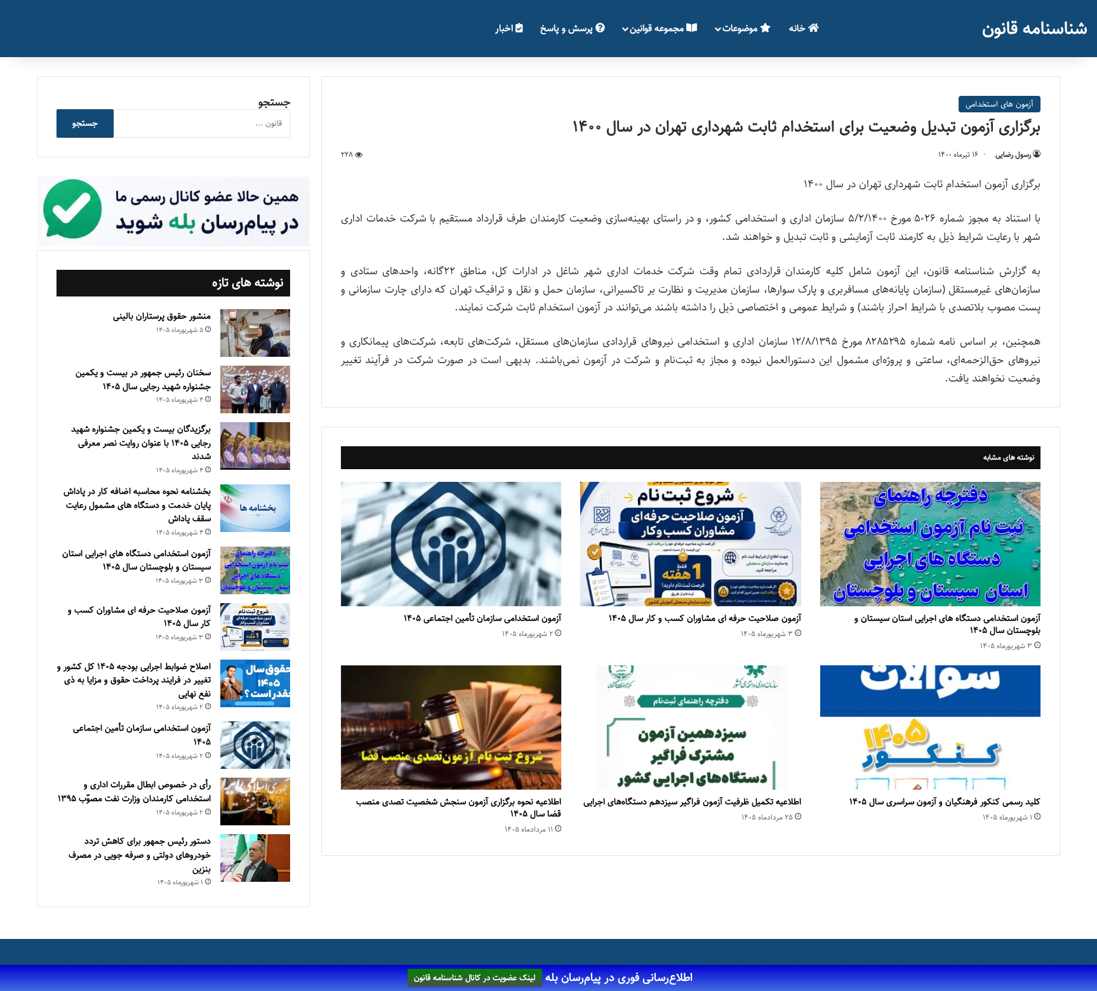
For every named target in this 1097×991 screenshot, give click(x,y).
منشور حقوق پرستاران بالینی (162, 316)
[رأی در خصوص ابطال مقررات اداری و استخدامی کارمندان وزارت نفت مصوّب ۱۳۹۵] (255, 801)
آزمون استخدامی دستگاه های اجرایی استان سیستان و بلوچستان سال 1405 (947, 624)
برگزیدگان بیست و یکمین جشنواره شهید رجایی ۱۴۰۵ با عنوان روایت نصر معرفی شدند (141, 442)
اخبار (505, 28)
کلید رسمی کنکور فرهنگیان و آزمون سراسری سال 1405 (944, 802)
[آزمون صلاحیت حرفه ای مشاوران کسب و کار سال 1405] (690, 544)
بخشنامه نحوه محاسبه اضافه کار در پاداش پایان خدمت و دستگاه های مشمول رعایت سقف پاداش (137, 505)
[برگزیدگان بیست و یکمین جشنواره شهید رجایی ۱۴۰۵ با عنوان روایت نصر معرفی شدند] (255, 446)
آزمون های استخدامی (1000, 104)
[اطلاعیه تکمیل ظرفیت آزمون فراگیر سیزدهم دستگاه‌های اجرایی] (690, 727)
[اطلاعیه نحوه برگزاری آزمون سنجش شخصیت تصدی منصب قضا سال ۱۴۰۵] (451, 727)
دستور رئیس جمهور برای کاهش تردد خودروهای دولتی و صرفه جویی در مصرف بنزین (140, 854)
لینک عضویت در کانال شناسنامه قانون (475, 978)
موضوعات (741, 28)
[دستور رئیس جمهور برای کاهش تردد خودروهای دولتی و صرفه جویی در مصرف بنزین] (255, 858)
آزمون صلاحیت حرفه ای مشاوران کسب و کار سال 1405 (705, 618)
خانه (798, 28)
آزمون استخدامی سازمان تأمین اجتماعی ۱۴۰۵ (482, 618)
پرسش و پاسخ (567, 28)
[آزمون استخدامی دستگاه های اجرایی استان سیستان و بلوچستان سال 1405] (930, 544)
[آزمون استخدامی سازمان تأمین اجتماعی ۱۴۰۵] (451, 544)
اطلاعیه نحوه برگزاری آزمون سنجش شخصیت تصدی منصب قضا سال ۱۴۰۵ (458, 808)
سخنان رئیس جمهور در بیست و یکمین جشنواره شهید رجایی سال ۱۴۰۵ (143, 380)
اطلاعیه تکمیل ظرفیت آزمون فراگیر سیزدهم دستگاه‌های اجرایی (692, 802)
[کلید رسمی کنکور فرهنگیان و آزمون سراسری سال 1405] (930, 727)
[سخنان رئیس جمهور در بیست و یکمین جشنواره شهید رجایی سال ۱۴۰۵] (255, 389)
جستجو (274, 102)
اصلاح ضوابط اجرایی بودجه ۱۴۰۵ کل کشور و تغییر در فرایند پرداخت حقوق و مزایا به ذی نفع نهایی (134, 680)
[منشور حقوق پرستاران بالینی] (255, 333)
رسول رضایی (1013, 155)
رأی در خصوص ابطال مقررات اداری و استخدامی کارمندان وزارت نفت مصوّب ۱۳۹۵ (134, 792)
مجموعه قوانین (658, 28)
